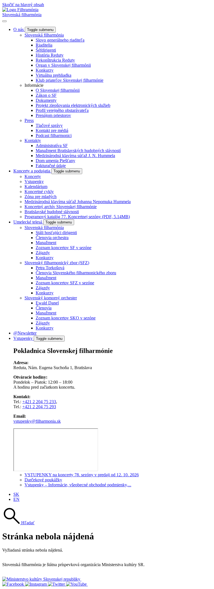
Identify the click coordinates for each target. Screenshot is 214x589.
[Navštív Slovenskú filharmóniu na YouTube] (77, 584)
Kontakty (33, 140)
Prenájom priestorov (53, 115)
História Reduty (50, 55)
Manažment (46, 242)
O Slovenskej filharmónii (58, 90)
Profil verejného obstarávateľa (62, 110)
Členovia (44, 308)
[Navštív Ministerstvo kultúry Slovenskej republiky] (41, 579)
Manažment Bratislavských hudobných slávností (78, 150)
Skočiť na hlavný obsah (23, 4)
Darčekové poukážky (43, 479)
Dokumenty (46, 100)
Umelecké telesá (28, 222)
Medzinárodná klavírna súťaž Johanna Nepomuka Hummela (78, 201)
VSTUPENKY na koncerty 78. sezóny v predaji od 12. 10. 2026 (82, 474)
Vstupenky (34, 181)
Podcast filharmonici (54, 135)
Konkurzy (45, 70)
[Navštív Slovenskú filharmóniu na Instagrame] (36, 584)
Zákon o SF (46, 95)
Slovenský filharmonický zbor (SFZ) (57, 262)
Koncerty (33, 176)
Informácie (34, 85)
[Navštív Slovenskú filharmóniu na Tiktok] (57, 584)
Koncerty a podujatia (32, 171)
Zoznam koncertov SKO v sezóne (66, 318)
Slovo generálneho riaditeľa (60, 40)
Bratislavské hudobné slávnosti (52, 211)
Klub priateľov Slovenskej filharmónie (69, 80)
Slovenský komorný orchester (51, 297)
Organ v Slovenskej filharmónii (63, 65)
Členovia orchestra (52, 237)
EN (16, 499)
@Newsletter (25, 333)
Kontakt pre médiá (52, 130)
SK (16, 494)
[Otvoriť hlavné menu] (4, 21)
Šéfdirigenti (46, 50)
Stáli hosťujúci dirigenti (56, 232)
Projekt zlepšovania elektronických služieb (73, 105)
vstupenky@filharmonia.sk (37, 421)
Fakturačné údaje (51, 165)
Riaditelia (44, 45)
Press (29, 120)
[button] (18, 522)
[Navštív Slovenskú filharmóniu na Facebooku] (13, 584)
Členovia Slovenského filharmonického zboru (76, 272)
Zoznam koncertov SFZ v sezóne (65, 282)
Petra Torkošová (50, 267)
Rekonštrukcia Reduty (55, 60)
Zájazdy (43, 252)
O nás (19, 29)
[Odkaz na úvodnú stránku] (20, 9)
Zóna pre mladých (41, 196)
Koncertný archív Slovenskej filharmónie (61, 206)
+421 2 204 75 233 (39, 401)
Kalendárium (36, 186)
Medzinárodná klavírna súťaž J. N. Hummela (75, 155)
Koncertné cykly (39, 191)
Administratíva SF (52, 145)
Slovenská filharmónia (22, 14)
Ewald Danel (47, 302)
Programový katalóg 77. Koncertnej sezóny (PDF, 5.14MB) (77, 216)
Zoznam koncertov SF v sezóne (63, 247)
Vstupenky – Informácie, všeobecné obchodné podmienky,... (78, 484)
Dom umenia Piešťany (55, 160)
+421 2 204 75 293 (39, 406)
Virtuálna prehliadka (53, 75)
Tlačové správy (49, 125)
